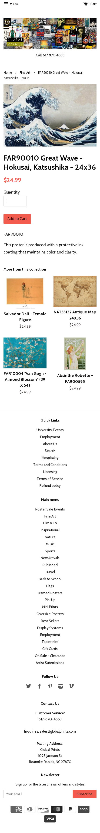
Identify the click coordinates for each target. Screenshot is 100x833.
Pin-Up (50, 600)
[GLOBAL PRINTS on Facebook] (39, 687)
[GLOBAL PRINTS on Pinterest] (50, 687)
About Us (50, 444)
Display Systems (50, 628)
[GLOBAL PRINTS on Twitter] (28, 687)
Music (50, 544)
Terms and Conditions (50, 464)
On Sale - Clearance (50, 655)
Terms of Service (50, 479)
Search (50, 450)
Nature (50, 537)
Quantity (11, 192)
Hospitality (50, 457)
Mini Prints (50, 607)
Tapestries (50, 641)
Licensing (50, 472)
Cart (93, 4)
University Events (50, 430)
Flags (50, 586)
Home (7, 72)
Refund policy (50, 485)
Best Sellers (50, 621)
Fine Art (25, 72)
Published (50, 565)
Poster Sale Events (50, 509)
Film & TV (50, 523)
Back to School (50, 579)
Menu (13, 4)
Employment (50, 437)
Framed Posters (50, 593)
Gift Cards (50, 648)
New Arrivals (50, 558)
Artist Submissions (50, 663)
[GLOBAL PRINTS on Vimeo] (71, 687)
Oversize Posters (50, 614)
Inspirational (50, 530)
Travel (50, 572)
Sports (50, 551)
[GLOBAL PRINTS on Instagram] (60, 687)
